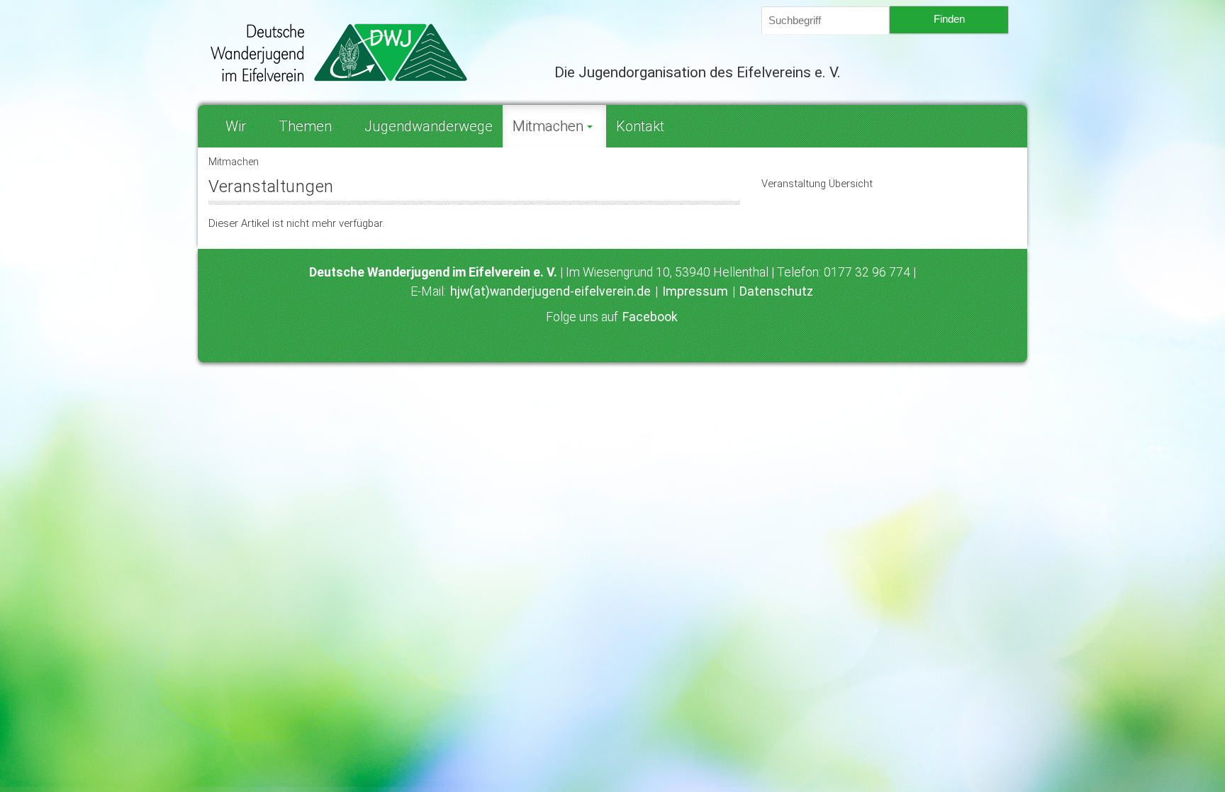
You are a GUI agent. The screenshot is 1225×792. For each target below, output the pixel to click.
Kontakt (640, 126)
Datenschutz (776, 291)
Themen (305, 126)
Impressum (695, 291)
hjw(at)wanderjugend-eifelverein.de (550, 291)
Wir (235, 126)
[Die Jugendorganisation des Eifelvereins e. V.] (370, 52)
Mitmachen (548, 126)
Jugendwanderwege (428, 126)
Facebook (650, 317)
